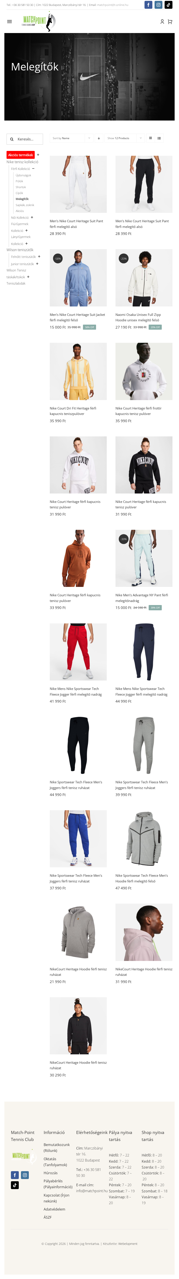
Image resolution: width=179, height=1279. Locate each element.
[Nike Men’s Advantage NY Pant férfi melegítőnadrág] (143, 558)
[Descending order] (99, 138)
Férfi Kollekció (20, 169)
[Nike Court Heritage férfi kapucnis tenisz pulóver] (78, 464)
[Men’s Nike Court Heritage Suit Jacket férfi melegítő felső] (78, 277)
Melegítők (22, 199)
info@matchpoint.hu (92, 1190)
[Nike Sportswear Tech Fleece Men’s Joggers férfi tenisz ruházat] (78, 745)
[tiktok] (168, 5)
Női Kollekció (20, 217)
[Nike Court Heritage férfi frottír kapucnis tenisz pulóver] (143, 371)
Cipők (19, 193)
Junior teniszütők (22, 264)
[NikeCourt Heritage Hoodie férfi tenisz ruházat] (78, 932)
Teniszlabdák (16, 283)
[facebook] (148, 5)
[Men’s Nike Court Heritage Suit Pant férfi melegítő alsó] (78, 184)
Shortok (21, 187)
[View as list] (159, 138)
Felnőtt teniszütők (23, 257)
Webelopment (128, 1244)
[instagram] (158, 5)
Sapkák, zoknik (25, 205)
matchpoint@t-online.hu (112, 5)
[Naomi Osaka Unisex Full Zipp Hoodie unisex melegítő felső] (143, 277)
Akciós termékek (20, 155)
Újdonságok (23, 175)
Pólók (19, 181)
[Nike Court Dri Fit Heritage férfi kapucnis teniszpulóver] (78, 371)
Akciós (20, 211)
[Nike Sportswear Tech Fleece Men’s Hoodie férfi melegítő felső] (143, 838)
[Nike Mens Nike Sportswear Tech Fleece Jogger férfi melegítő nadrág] (78, 652)
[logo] (38, 11)
